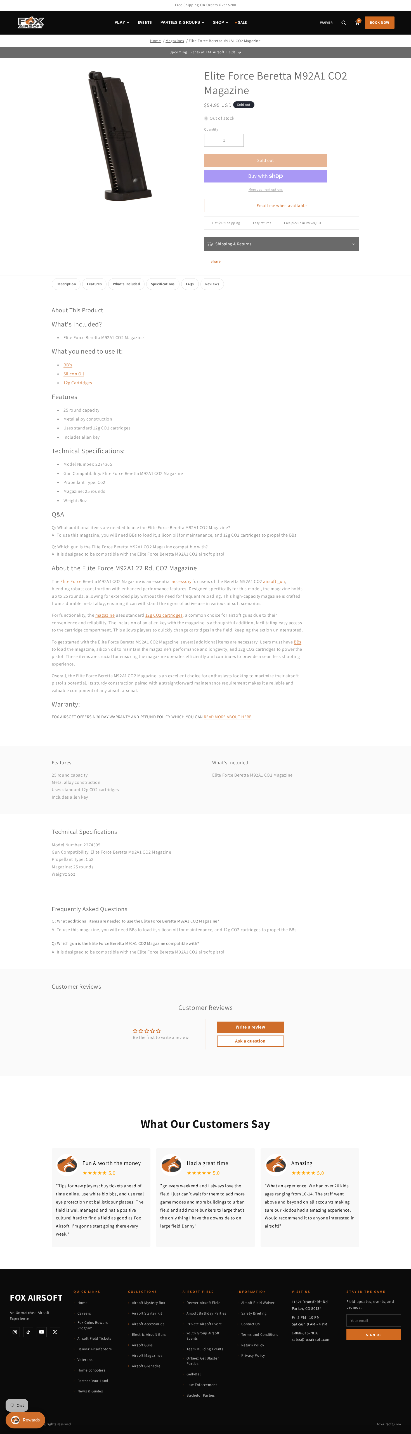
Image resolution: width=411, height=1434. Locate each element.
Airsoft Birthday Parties (206, 1313)
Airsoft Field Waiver (258, 1302)
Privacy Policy (253, 1355)
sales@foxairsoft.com (311, 1339)
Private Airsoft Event (204, 1323)
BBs (297, 642)
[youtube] (42, 1332)
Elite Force (71, 581)
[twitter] (55, 1332)
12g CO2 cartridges (164, 615)
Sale (242, 22)
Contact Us (250, 1323)
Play (120, 22)
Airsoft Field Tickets (94, 1338)
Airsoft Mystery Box (148, 1302)
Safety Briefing (254, 1313)
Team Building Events (204, 1348)
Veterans (85, 1359)
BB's (67, 365)
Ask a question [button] (250, 1041)
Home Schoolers (91, 1370)
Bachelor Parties (200, 1395)
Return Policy (252, 1344)
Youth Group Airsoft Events (202, 1335)
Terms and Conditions (259, 1334)
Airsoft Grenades (146, 1365)
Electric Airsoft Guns (149, 1334)
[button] (343, 22)
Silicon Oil (73, 374)
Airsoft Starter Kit (147, 1313)
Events (145, 22)
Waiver (326, 22)
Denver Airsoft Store (94, 1348)
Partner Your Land (92, 1380)
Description (66, 284)
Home (155, 40)
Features (94, 284)
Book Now (379, 22)
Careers (84, 1313)
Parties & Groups (180, 22)
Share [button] (216, 261)
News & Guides (90, 1391)
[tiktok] (28, 1332)
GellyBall (193, 1374)
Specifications (163, 284)
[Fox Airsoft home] (30, 22)
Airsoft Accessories (148, 1323)
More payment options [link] (266, 189)
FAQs (190, 284)
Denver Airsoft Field (203, 1302)
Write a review (250, 1027)
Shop (218, 22)
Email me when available (282, 205)
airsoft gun (274, 581)
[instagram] (15, 1332)
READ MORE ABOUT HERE (227, 716)
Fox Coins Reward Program (92, 1325)
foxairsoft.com (389, 1424)
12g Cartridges (77, 383)
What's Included (126, 284)
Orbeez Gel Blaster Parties (202, 1361)
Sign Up (374, 1335)
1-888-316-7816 (305, 1332)
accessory (181, 581)
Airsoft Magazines (147, 1355)
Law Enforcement (201, 1384)
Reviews (212, 284)
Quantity (211, 129)
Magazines (175, 40)
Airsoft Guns (142, 1344)
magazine (105, 615)
